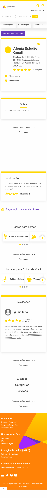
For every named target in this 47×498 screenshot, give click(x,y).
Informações (8, 25)
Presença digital (7, 444)
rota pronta (24, 194)
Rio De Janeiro (25, 63)
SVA (2, 441)
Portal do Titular (7, 457)
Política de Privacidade (9, 454)
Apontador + (5, 438)
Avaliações (39, 25)
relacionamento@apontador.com (14, 467)
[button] (20, 244)
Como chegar (23, 25)
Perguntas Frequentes (9, 425)
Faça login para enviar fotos (13, 33)
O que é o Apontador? (9, 422)
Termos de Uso (7, 428)
